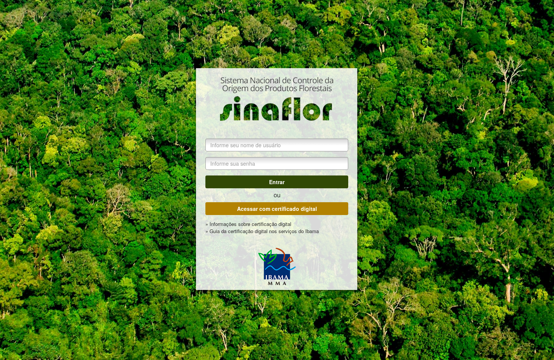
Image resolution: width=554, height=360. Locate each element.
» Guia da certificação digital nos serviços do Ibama (262, 231)
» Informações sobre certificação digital (248, 224)
